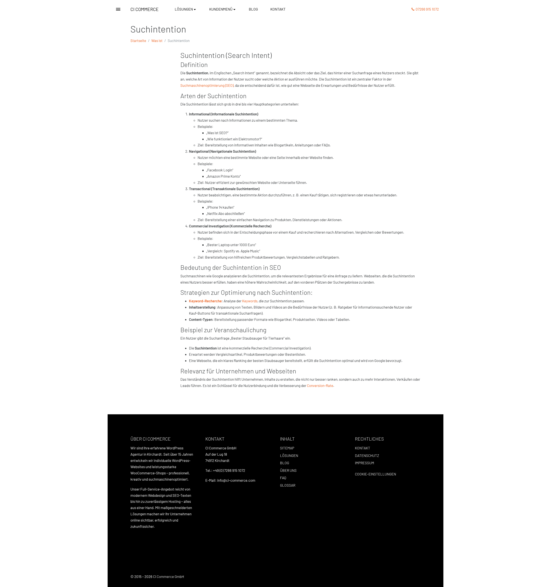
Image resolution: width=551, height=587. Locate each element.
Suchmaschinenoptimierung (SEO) (207, 85)
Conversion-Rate (320, 385)
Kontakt (278, 9)
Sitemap (287, 448)
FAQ (283, 477)
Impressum (364, 463)
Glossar (287, 485)
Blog (253, 9)
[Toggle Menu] (118, 9)
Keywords (249, 301)
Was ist (157, 40)
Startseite (138, 40)
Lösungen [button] (184, 9)
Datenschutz (367, 455)
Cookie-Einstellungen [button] (375, 474)
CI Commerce (144, 9)
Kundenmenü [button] (220, 9)
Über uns (288, 470)
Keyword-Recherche (205, 301)
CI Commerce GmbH (168, 576)
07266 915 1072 (426, 9)
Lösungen (289, 455)
